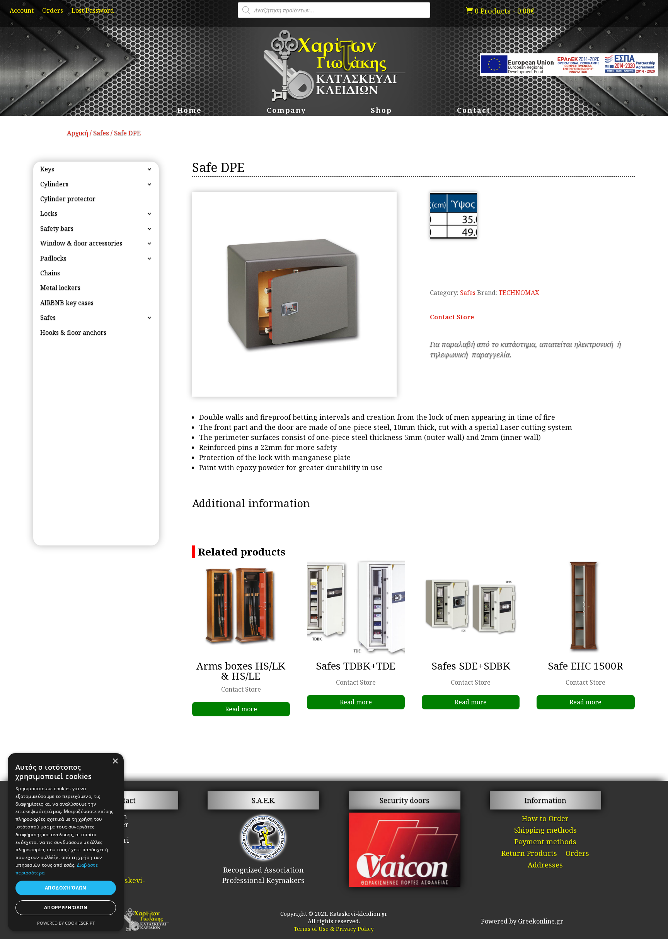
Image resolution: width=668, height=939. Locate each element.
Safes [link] (101, 132)
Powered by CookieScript (66, 923)
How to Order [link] (545, 819)
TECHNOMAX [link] (519, 292)
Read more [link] (241, 709)
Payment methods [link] (545, 842)
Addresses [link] (545, 865)
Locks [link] (48, 213)
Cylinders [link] (54, 184)
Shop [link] (381, 111)
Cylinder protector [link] (67, 198)
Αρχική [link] (77, 132)
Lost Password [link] (93, 11)
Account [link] (22, 11)
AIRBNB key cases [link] (67, 302)
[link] (500, 10)
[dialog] (66, 842)
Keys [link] (47, 169)
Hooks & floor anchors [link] (73, 332)
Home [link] (189, 111)
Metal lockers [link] (60, 287)
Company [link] (286, 111)
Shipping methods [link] (545, 831)
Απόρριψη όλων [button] (65, 907)
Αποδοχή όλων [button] (66, 887)
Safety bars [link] (56, 228)
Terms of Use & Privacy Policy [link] (334, 928)
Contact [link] (474, 111)
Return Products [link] (529, 854)
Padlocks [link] (53, 258)
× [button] (115, 761)
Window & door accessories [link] (81, 243)
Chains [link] (50, 273)
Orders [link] (52, 11)
